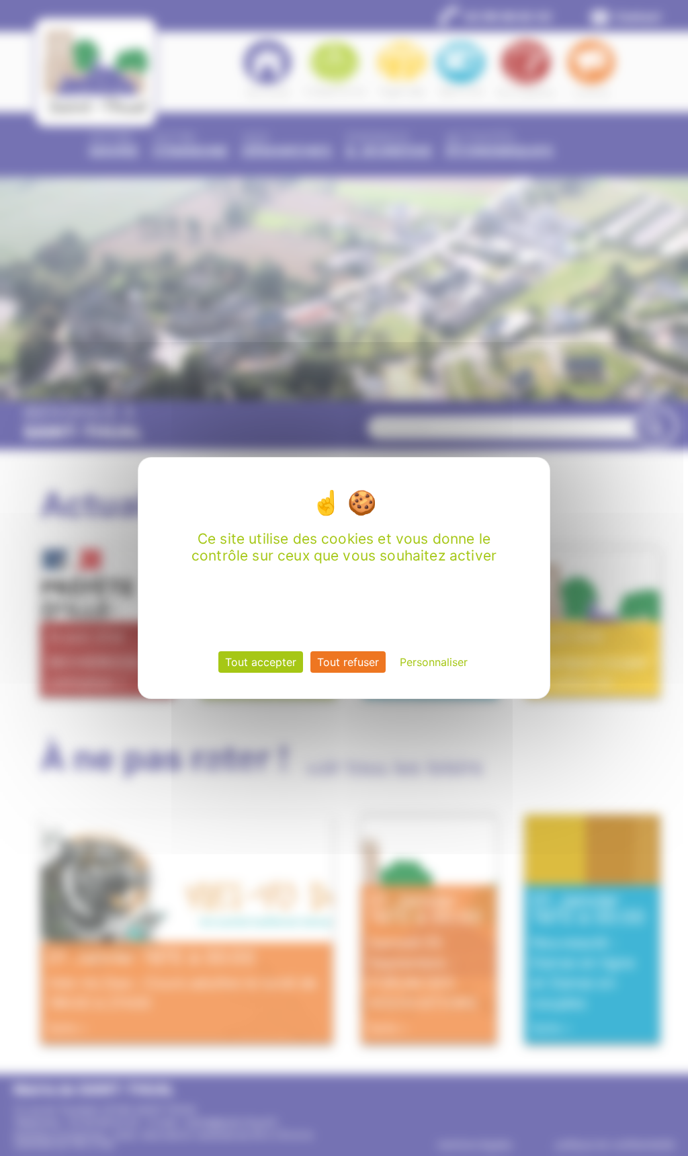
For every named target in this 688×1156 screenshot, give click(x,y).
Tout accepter (260, 662)
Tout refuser (348, 662)
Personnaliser (434, 662)
